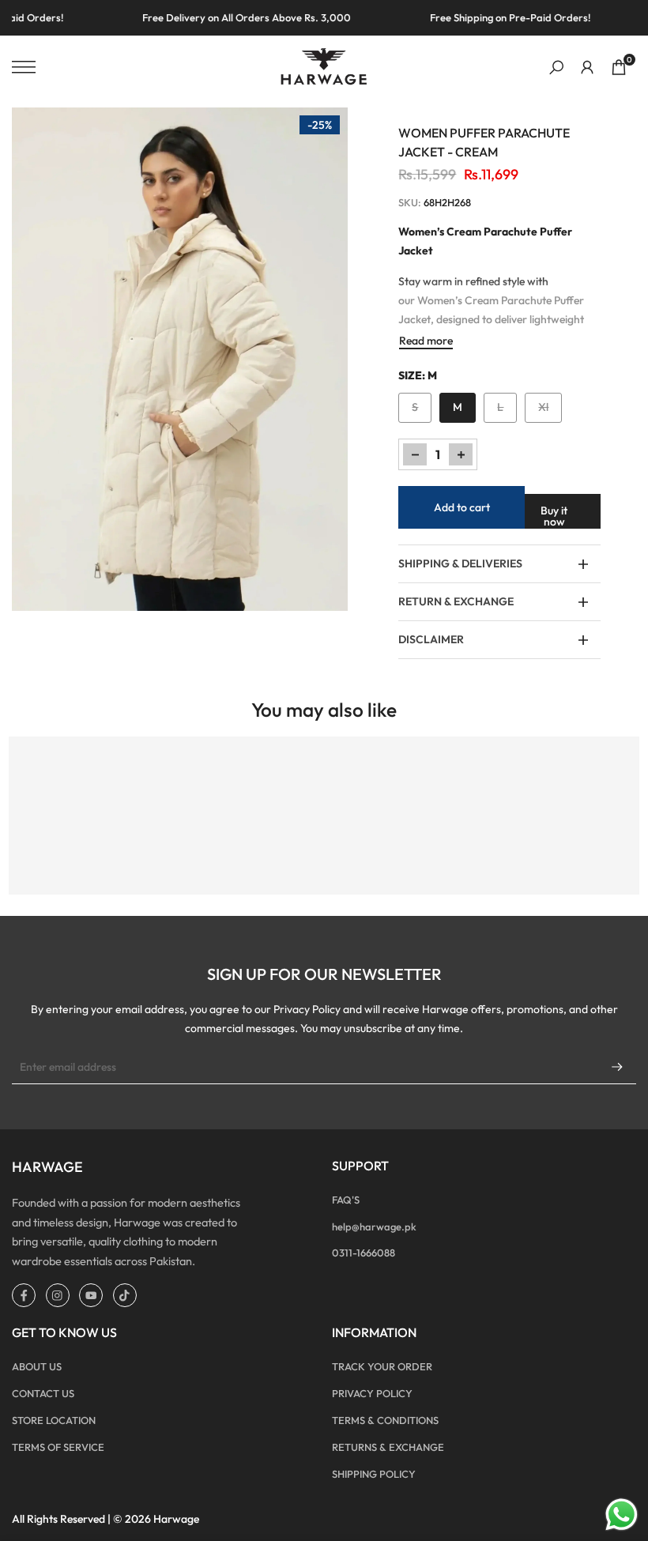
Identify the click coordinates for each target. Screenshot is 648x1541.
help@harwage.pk (374, 1226)
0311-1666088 (363, 1252)
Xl (549, 411)
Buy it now (554, 516)
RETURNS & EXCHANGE (388, 1447)
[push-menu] (24, 67)
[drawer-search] (556, 67)
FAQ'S (346, 1199)
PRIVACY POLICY (372, 1393)
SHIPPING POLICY (374, 1474)
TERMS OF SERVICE (58, 1447)
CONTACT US (43, 1393)
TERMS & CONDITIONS (385, 1420)
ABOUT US (37, 1366)
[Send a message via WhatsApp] (621, 1514)
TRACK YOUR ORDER (382, 1366)
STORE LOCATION (54, 1420)
